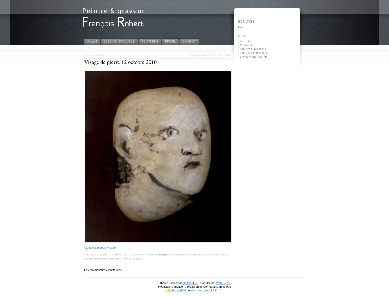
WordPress (223, 283)
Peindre (163, 254)
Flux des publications (253, 49)
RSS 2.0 (224, 254)
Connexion (246, 45)
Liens (241, 27)
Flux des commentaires (254, 52)
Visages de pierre (95, 55)
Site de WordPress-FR (253, 56)
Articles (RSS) (179, 290)
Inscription (246, 41)
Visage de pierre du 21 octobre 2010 (208, 55)
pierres (101, 247)
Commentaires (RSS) (204, 290)
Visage (111, 247)
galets (92, 247)
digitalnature (190, 283)
